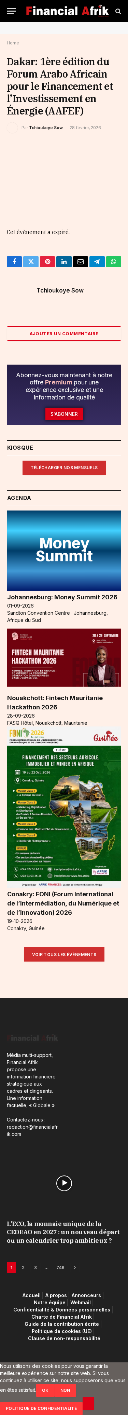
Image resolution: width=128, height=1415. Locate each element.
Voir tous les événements (64, 954)
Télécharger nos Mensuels (64, 467)
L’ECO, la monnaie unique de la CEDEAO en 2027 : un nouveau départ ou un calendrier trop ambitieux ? (63, 1232)
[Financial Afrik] (67, 11)
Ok (45, 1390)
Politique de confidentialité (41, 1408)
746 (60, 1267)
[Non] (88, 1403)
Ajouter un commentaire (64, 333)
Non (65, 1390)
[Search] (117, 11)
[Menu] (11, 11)
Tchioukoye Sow (46, 127)
